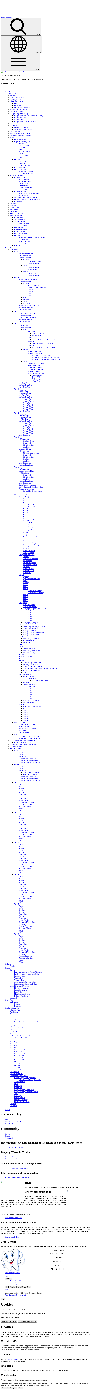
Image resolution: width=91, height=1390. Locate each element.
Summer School (15, 748)
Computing (23, 535)
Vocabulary (32, 345)
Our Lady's (18, 1096)
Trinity (16, 1094)
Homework (27, 443)
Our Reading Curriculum (32, 663)
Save (20, 1388)
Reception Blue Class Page (28, 279)
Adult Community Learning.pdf (16, 1168)
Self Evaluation (15, 132)
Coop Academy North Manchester (26, 1092)
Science (21, 704)
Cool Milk (13, 1024)
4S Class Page (24, 419)
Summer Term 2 (28, 409)
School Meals (14, 1072)
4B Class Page (24, 415)
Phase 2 (30, 291)
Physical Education (25, 657)
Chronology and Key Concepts (34, 627)
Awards (12, 138)
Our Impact (23, 225)
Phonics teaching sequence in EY (39, 287)
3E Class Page (24, 391)
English (25, 271)
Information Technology (31, 545)
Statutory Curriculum (21, 495)
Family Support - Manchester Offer (26, 974)
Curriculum (9, 247)
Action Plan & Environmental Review (32, 237)
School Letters (15, 1048)
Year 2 (16, 323)
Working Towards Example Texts (39, 355)
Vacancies (13, 211)
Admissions (14, 1012)
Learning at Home (25, 257)
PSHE (21, 659)
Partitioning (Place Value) (36, 363)
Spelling (30, 337)
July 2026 (17, 1070)
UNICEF (22, 147)
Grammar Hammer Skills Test (42, 343)
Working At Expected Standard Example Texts (44, 357)
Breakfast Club (15, 1018)
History (21, 625)
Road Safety (23, 730)
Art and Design (24, 497)
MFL (20, 645)
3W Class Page (24, 395)
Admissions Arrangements (19, 110)
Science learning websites (32, 706)
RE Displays (32, 678)
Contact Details (15, 207)
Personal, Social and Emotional (30, 762)
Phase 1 (30, 289)
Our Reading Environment (32, 666)
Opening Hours (15, 100)
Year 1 (16, 311)
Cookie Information (17, 1283)
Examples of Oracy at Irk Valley (30, 736)
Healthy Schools (20, 167)
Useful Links (23, 189)
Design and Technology (27, 555)
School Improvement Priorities (20, 136)
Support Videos (28, 641)
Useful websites (33, 263)
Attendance (14, 1014)
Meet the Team (24, 145)
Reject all (5, 1321)
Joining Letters (37, 335)
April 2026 (18, 1064)
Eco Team (17, 235)
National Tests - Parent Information (22, 1038)
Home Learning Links (26, 471)
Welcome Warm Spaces (13, 1157)
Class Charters (24, 155)
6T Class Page (24, 473)
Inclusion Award (20, 140)
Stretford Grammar (20, 1100)
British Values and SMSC (23, 742)
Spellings (26, 447)
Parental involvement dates (32, 491)
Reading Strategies (34, 351)
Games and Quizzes (30, 607)
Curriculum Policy (29, 543)
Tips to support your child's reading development (40, 668)
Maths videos (32, 269)
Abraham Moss (19, 1082)
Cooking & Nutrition (30, 559)
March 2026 (18, 1062)
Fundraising (14, 209)
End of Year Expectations (27, 485)
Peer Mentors (19, 227)
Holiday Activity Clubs (27, 724)
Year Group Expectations (32, 537)
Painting (30, 527)
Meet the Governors (21, 128)
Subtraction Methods (35, 367)
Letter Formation (38, 333)
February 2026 (19, 1060)
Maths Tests (36, 381)
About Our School (11, 94)
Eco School (18, 159)
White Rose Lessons (30, 774)
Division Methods (34, 371)
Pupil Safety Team (20, 233)
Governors (13, 126)
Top (3, 1299)
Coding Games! (28, 553)
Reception (17, 277)
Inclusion (17, 106)
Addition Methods (34, 365)
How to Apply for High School (25, 1078)
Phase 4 (30, 295)
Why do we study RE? (40, 680)
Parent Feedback (20, 191)
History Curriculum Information (34, 633)
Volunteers (13, 205)
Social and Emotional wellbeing (25, 984)
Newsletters (14, 1040)
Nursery (17, 251)
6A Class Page (24, 469)
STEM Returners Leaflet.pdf (15, 1147)
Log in (7, 1110)
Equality (13, 1026)
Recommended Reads (35, 353)
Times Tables (36, 377)
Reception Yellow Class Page (29, 305)
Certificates (23, 163)
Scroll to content (6, 17)
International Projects (26, 171)
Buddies (17, 245)
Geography (23, 603)
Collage (30, 529)
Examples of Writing (35, 591)
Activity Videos (33, 285)
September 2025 (20, 1050)
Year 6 (16, 467)
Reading (26, 299)
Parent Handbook (25, 181)
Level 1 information (34, 261)
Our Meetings (23, 239)
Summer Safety (19, 976)
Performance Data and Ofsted (20, 134)
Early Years (9, 1000)
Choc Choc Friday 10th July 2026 (26, 1022)
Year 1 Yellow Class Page (28, 317)
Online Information (25, 187)
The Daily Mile (24, 732)
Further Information (12, 1008)
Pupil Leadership (16, 215)
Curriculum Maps (29, 684)
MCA (16, 1084)
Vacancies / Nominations (23, 130)
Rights (21, 149)
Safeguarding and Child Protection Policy (28, 116)
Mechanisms (27, 561)
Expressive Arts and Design (28, 760)
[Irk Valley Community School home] (12, 72)
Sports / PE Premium (17, 213)
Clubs (21, 157)
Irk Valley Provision (21, 988)
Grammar (31, 341)
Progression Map (29, 541)
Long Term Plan (24, 435)
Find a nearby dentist (12, 1273)
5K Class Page (24, 451)
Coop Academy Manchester (24, 1090)
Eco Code (22, 161)
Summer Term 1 (28, 407)
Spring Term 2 (28, 405)
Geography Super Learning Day (34, 609)
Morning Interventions (31, 453)
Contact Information (17, 98)
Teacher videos (33, 273)
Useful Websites (28, 303)
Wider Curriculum (20, 722)
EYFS (25, 585)
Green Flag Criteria (25, 165)
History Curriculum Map (31, 635)
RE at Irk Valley (28, 676)
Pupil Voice (27, 533)
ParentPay (13, 1042)
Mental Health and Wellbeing (20, 986)
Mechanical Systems (30, 565)
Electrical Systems (29, 563)
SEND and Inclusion (17, 102)
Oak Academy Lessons (31, 772)
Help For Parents (29, 605)
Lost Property (23, 185)
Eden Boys (18, 1086)
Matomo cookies (12, 1359)
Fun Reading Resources (31, 670)
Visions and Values (16, 112)
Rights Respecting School (23, 142)
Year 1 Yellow (32, 507)
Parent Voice (23, 195)
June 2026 (17, 1068)
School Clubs (14, 1046)
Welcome (13, 96)
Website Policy (15, 1285)
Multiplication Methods (36, 369)
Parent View (18, 201)
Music (21, 647)
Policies (8, 964)
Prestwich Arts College (22, 1102)
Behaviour (13, 1016)
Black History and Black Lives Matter (23, 744)
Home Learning (28, 519)
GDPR (12, 1030)
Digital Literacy (28, 549)
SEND (16, 104)
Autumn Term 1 (28, 399)
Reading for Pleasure (30, 665)
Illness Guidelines (16, 1034)
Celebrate (13, 1020)
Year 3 (16, 389)
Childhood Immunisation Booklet (17, 1178)
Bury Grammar (19, 1098)
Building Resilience (21, 996)
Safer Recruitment (20, 118)
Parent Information (20, 177)
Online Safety (19, 120)
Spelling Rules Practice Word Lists (44, 339)
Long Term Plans (25, 255)
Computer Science (29, 547)
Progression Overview (31, 700)
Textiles (26, 557)
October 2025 (19, 1052)
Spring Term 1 (28, 403)
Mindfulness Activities (22, 994)
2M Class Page (24, 383)
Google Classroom (16, 746)
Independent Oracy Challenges (29, 738)
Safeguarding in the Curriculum (25, 122)
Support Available (20, 990)
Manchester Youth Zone (13, 1218)
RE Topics (27, 682)
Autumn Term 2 (28, 401)
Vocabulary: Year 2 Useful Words (43, 347)
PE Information (28, 445)
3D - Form (31, 523)
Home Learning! (29, 551)
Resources (26, 643)
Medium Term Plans (26, 253)
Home (7, 92)
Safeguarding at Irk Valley (19, 114)
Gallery (25, 672)
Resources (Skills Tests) (36, 373)
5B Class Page (24, 439)
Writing (25, 297)
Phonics (26, 259)
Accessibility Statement (18, 1281)
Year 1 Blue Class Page (27, 313)
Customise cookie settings (27, 1321)
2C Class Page (24, 325)
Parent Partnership (16, 175)
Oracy (16, 734)
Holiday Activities (16, 1032)
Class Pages (14, 249)
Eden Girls (18, 1088)
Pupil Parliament (24, 151)
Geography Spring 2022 (31, 623)
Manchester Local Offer (22, 108)
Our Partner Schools (26, 173)
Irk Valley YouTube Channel (20, 1036)
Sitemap (8, 1276)
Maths (25, 265)
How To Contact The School (29, 193)
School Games (24, 726)
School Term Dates (16, 1074)
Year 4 (16, 413)
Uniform (13, 1104)
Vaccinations (18, 978)
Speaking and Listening (31, 579)
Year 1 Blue (32, 505)
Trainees (13, 203)
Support (8, 968)
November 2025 (20, 1054)
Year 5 (16, 437)
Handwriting (32, 331)
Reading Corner (28, 441)
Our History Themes (30, 629)
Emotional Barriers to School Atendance (28, 972)
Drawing (31, 531)
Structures (26, 567)
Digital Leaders (19, 231)
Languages (22, 864)
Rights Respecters (20, 229)
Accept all (13, 1321)
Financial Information (17, 1028)
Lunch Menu (23, 183)
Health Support (24, 179)
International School (21, 169)
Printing (30, 525)
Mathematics (23, 756)
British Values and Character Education (23, 740)
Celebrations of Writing (36, 593)
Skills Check (36, 379)
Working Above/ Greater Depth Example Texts (44, 359)
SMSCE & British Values (28, 728)
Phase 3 (30, 293)
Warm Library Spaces (13, 1159)
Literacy (21, 754)
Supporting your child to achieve (25, 197)
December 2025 (19, 1056)
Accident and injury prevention (25, 982)
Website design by (15, 1295)
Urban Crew (18, 217)
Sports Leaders (19, 219)
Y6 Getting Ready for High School (31, 487)
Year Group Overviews (31, 639)
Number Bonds (37, 375)
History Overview (29, 631)
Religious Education (26, 674)
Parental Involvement (26, 489)
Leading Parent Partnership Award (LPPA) (29, 199)
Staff (11, 124)
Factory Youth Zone (12, 1237)
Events (21, 153)
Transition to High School (19, 1076)
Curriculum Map (29, 539)
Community (14, 998)
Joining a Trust (15, 1010)
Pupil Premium (15, 1044)
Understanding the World (27, 758)
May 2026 (17, 1066)
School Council (19, 221)
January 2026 (19, 1058)
